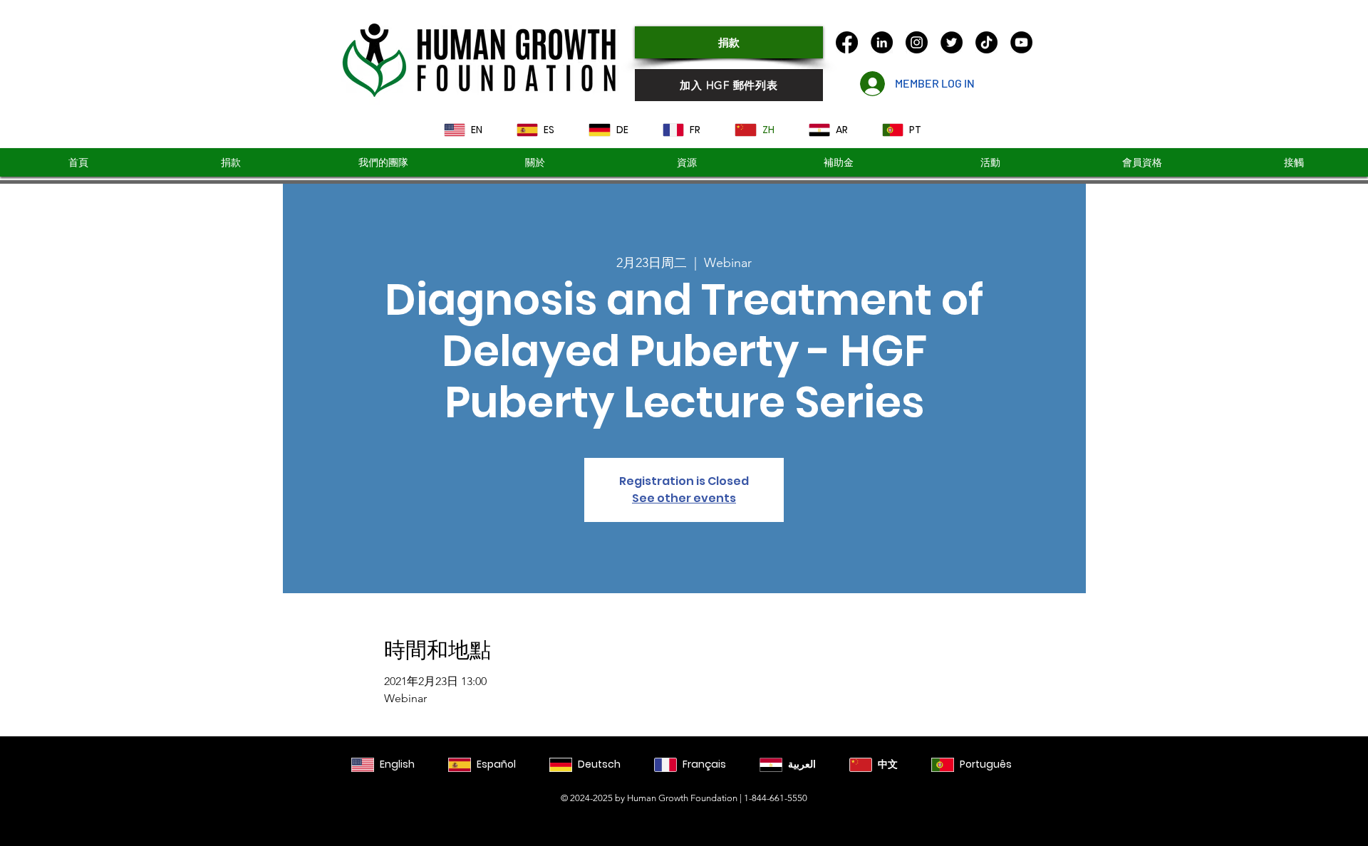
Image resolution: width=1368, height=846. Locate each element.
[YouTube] (1021, 42)
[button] (839, 162)
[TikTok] (986, 42)
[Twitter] (951, 42)
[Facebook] (847, 42)
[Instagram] (917, 42)
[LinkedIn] (882, 42)
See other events (684, 498)
